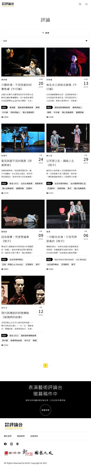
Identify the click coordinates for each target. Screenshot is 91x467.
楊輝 (38, 107)
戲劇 (4, 107)
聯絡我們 (21, 436)
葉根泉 (4, 231)
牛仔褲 (5, 112)
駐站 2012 (14, 335)
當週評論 (80, 112)
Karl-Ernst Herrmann (64, 259)
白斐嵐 (49, 79)
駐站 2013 (14, 183)
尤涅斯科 (51, 188)
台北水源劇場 (26, 183)
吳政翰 (4, 79)
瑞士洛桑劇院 (28, 112)
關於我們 (8, 436)
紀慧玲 (4, 155)
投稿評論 (61, 188)
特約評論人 (15, 112)
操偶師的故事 (16, 340)
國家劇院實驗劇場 (25, 107)
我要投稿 (45, 410)
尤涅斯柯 (65, 264)
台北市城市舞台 (61, 183)
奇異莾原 (39, 183)
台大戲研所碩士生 (78, 183)
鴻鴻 (48, 231)
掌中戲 (5, 340)
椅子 (69, 188)
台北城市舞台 (53, 264)
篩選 (47, 32)
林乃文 (4, 307)
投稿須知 (34, 436)
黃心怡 (49, 155)
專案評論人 (77, 107)
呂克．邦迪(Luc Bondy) (12, 264)
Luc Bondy (81, 259)
